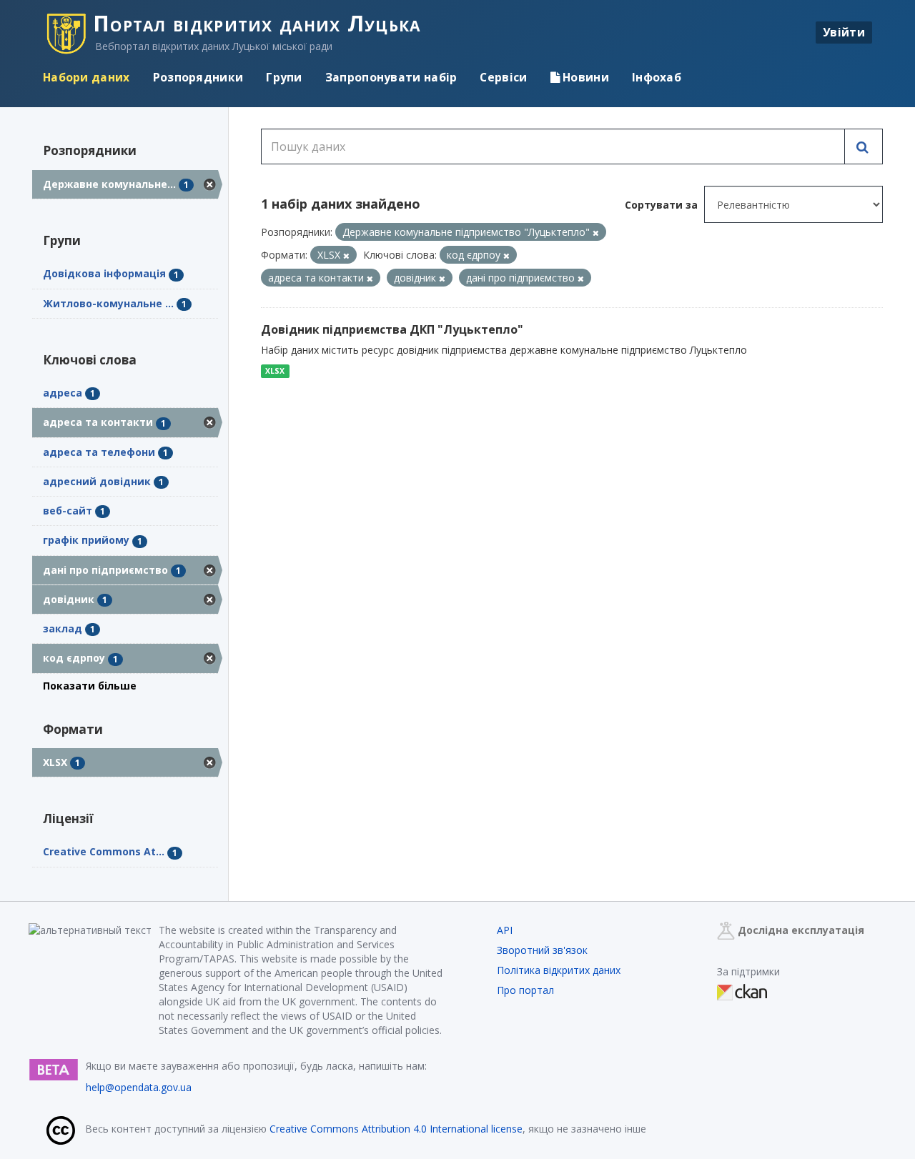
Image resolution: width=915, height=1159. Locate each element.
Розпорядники (198, 77)
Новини (584, 77)
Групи (284, 77)
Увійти (844, 32)
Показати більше (90, 685)
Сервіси (503, 77)
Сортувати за (661, 205)
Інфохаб (656, 77)
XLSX (275, 371)
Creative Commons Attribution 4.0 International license (396, 1128)
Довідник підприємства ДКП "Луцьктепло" (392, 329)
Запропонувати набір (391, 77)
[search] (863, 146)
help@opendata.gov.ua (139, 1087)
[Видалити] (596, 232)
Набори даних (86, 77)
